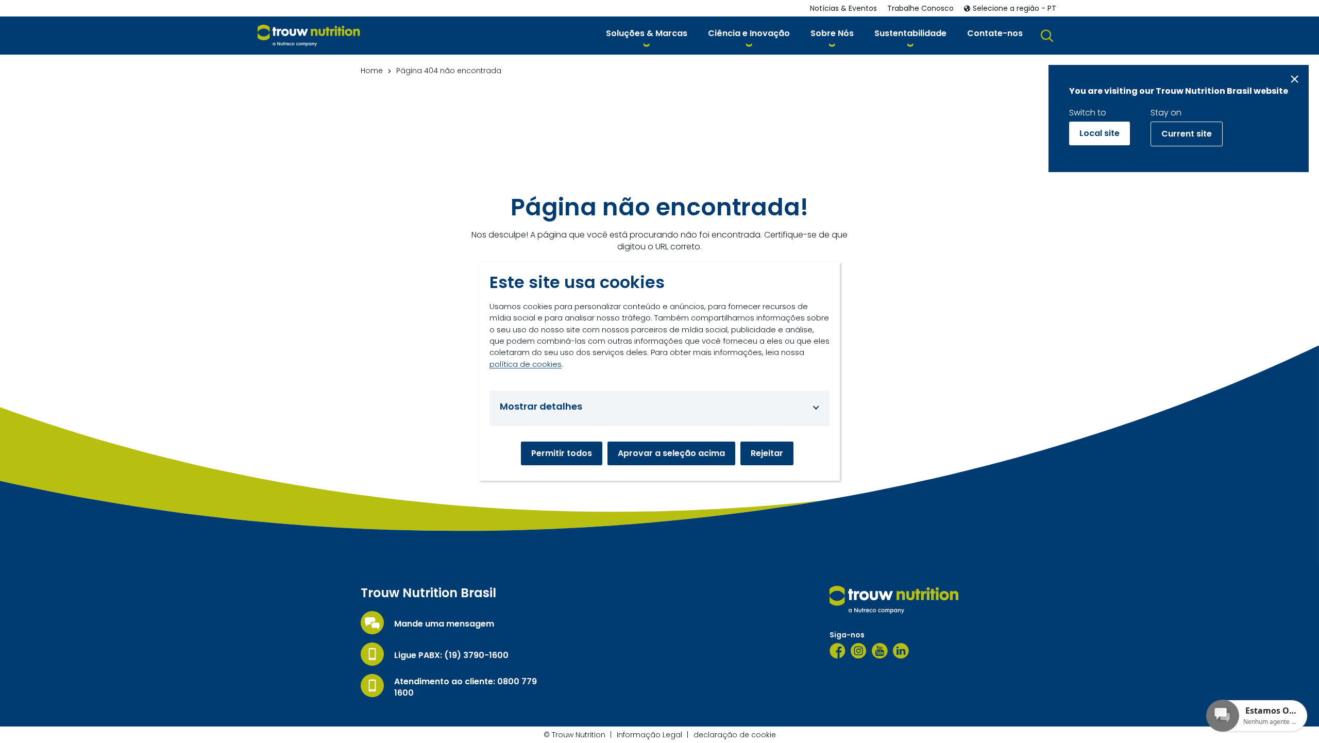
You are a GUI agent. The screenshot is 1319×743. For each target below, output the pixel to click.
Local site (1099, 133)
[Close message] (1294, 79)
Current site (1186, 134)
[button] (647, 35)
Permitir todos (561, 453)
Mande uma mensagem (444, 624)
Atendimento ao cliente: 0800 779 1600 (465, 687)
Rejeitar (767, 453)
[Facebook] (837, 650)
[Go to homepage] (309, 36)
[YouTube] (880, 650)
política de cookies (525, 364)
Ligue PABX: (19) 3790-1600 (451, 655)
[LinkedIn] (901, 650)
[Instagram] (859, 650)
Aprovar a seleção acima (671, 453)
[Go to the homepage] (894, 600)
